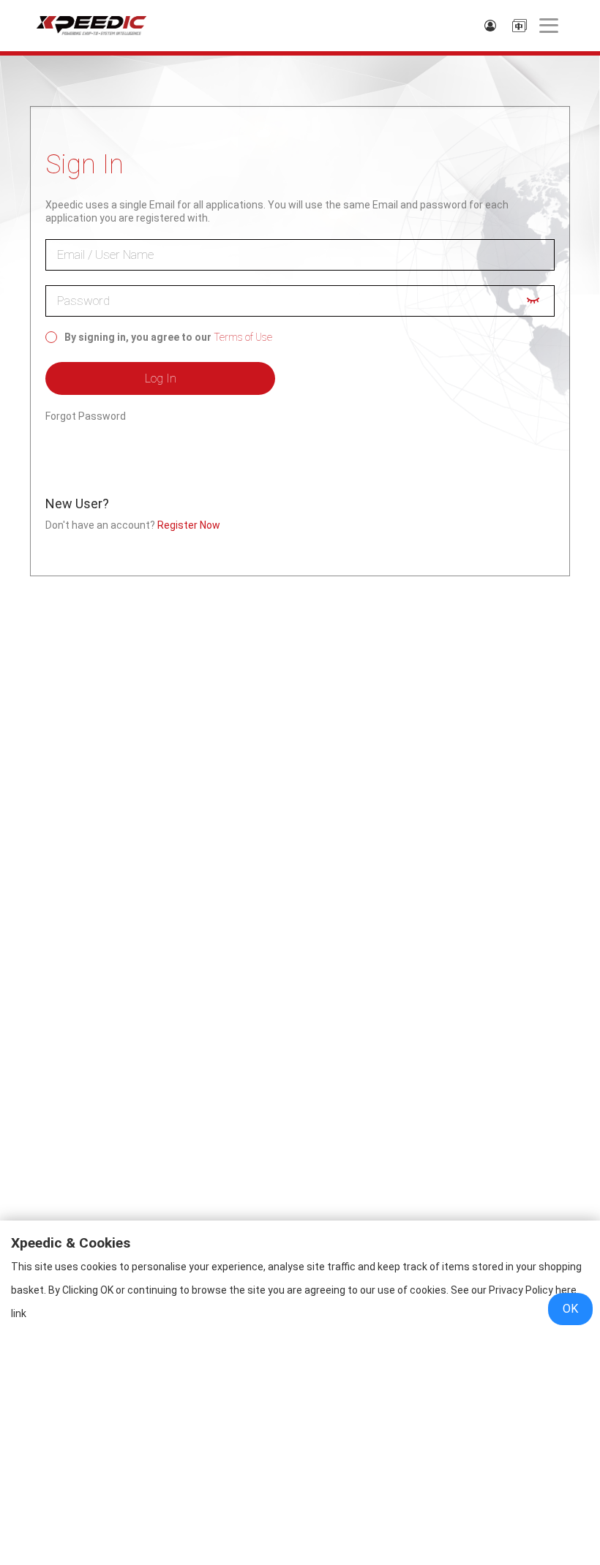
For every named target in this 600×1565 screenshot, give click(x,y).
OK (570, 1309)
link (18, 1313)
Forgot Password (85, 416)
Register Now (188, 525)
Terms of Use (243, 337)
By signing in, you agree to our (137, 337)
